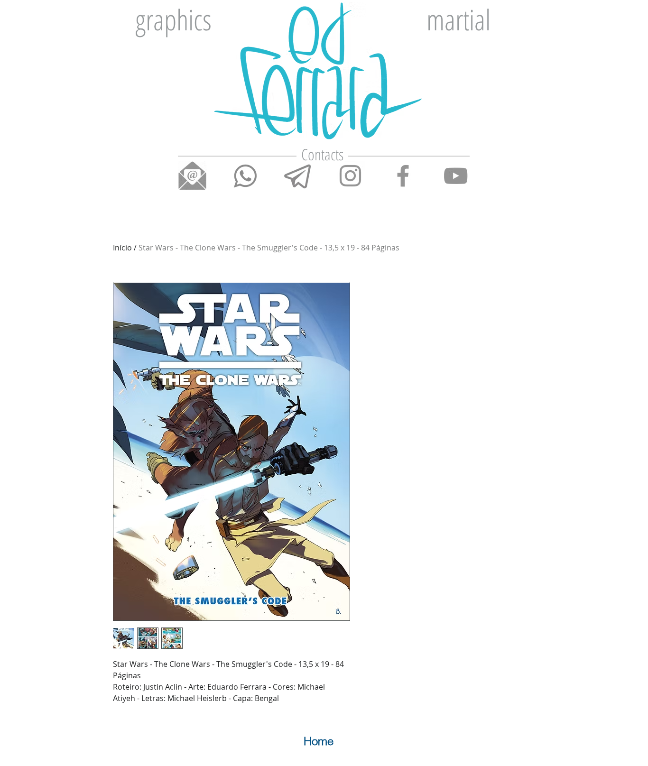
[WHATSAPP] (245, 175)
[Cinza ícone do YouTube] (455, 175)
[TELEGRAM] (297, 175)
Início (122, 247)
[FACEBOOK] (403, 175)
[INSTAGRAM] (350, 175)
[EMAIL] (192, 175)
